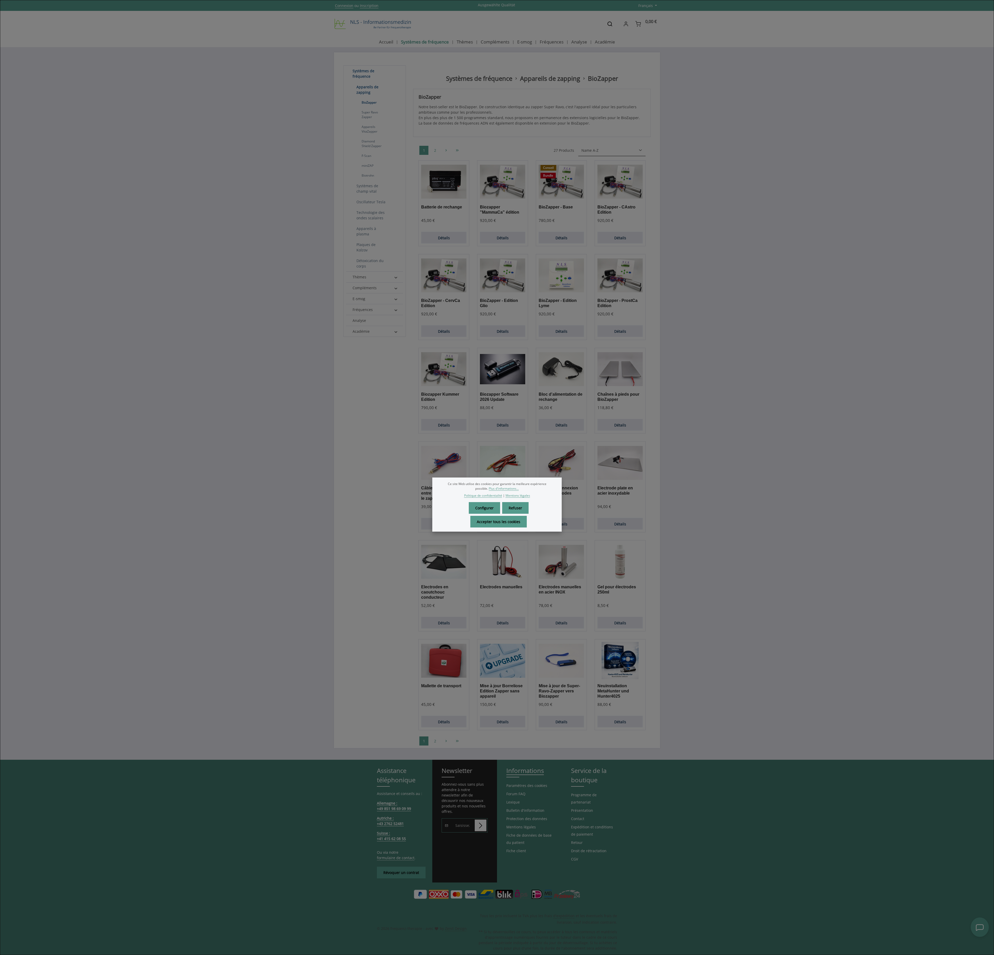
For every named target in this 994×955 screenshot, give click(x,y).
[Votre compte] (626, 24)
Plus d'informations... (504, 488)
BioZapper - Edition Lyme (558, 303)
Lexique (513, 802)
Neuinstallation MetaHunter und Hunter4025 (613, 691)
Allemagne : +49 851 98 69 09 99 (394, 806)
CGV (574, 859)
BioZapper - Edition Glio (499, 303)
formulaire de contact (395, 857)
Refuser (515, 507)
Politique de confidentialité (483, 495)
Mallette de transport (441, 686)
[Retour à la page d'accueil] (373, 23)
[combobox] (601, 24)
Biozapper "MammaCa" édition (499, 209)
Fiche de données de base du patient (529, 839)
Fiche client (516, 850)
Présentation (582, 810)
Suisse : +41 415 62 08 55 (391, 836)
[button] (396, 71)
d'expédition (564, 915)
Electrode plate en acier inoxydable (615, 490)
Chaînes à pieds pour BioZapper (618, 397)
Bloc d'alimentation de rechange (560, 397)
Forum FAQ (515, 793)
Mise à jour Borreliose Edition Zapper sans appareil (501, 691)
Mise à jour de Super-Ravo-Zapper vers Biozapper (559, 691)
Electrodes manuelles (501, 587)
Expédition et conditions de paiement (592, 830)
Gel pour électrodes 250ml (616, 589)
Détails (444, 237)
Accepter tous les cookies (498, 521)
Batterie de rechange (441, 207)
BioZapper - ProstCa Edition (617, 303)
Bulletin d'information (525, 810)
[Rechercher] (609, 24)
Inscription (369, 5)
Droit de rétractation (588, 850)
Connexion (344, 5)
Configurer (484, 507)
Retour (577, 842)
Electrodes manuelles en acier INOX (560, 589)
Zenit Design (456, 928)
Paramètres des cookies (526, 785)
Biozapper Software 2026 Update (499, 397)
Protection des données (526, 818)
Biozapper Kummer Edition (440, 397)
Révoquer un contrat (401, 872)
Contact (577, 818)
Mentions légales (521, 826)
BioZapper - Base (556, 207)
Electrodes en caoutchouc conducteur (434, 592)
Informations (525, 770)
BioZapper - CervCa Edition (440, 303)
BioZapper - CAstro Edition (616, 209)
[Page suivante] (446, 150)
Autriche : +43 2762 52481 (390, 821)
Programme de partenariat (584, 798)
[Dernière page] (457, 150)
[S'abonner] (480, 825)
